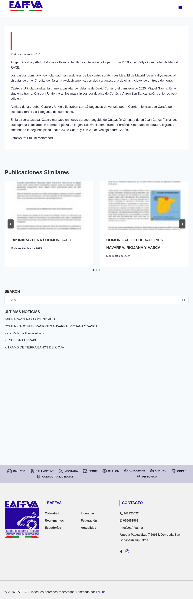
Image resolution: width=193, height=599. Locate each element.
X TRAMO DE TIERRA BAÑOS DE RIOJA (34, 347)
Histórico (149, 476)
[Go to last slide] (11, 223)
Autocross (137, 470)
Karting (161, 470)
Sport (93, 471)
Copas (181, 471)
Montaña (71, 471)
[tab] (93, 270)
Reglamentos (54, 520)
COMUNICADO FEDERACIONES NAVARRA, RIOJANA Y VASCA (51, 326)
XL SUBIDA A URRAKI (20, 340)
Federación (89, 520)
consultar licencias (57, 476)
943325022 (131, 513)
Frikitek (101, 592)
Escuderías (53, 527)
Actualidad (88, 527)
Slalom (113, 471)
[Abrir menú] (180, 7)
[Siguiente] (182, 223)
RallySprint (45, 471)
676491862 (130, 520)
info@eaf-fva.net (131, 527)
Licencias (88, 513)
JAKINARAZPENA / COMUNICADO (41, 240)
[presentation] (49, 205)
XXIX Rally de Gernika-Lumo (25, 333)
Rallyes (19, 471)
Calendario (53, 513)
